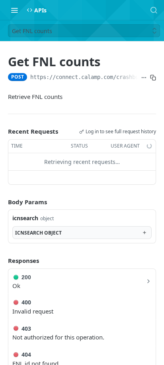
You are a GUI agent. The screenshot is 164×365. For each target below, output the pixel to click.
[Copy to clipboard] (153, 78)
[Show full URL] (144, 78)
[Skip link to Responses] (2, 260)
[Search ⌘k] (153, 10)
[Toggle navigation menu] (14, 10)
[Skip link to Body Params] (2, 201)
